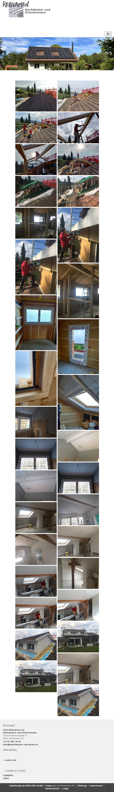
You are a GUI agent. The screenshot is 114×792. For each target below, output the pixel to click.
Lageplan (8, 775)
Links (6, 778)
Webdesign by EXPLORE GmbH (26, 785)
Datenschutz (52, 788)
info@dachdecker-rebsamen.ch (20, 744)
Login (65, 788)
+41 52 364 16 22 (12, 741)
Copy (48, 785)
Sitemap (82, 785)
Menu (95, 33)
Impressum (96, 785)
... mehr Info (9, 760)
